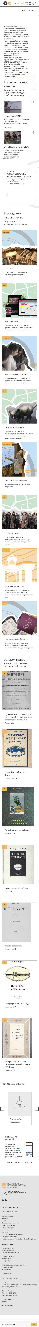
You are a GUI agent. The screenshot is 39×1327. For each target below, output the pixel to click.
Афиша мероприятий (9, 1225)
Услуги (4, 1220)
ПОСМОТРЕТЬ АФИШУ (18, 184)
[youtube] (6, 1200)
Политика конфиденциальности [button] (12, 1234)
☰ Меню (16, 3)
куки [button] (13, 1324)
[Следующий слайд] (37, 1109)
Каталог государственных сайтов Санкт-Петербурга (19, 1239)
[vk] (3, 1200)
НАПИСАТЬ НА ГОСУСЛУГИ (19, 1163)
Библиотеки (6, 1214)
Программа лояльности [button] (9, 1236)
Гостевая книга (7, 1230)
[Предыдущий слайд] (2, 1109)
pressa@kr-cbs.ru (7, 1269)
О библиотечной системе (10, 1211)
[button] (28, 10)
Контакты (5, 1232)
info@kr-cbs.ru (6, 1259)
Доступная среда (7, 1216)
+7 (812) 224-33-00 (8, 1256)
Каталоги (5, 1218)
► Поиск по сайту (8, 1305)
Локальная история (8, 1227)
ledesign (4, 1301)
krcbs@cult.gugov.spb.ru (9, 1261)
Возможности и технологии (11, 1223)
